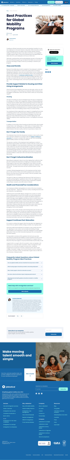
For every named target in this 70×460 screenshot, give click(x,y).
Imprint (66, 454)
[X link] (39, 393)
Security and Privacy (48, 454)
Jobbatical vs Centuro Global (44, 433)
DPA (42, 454)
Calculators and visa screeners (59, 411)
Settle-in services (7, 408)
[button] (12, 2)
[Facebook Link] (36, 393)
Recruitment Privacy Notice (59, 454)
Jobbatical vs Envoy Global (44, 427)
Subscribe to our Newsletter (42, 386)
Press (55, 419)
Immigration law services (9, 411)
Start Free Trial (59, 2)
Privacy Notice (28, 454)
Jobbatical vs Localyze (44, 421)
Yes (17, 316)
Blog (7, 10)
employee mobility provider (26, 75)
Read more (11, 40)
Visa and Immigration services (10, 406)
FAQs (55, 422)
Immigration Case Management (26, 411)
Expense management (27, 417)
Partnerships (42, 416)
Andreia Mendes (12, 38)
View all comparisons (44, 437)
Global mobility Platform (28, 408)
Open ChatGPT (54, 52)
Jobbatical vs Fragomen (45, 430)
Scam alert (56, 424)
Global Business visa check (60, 414)
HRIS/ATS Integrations (27, 419)
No (21, 316)
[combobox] (66, 2)
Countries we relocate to (9, 413)
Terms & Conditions (36, 454)
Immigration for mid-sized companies (9, 421)
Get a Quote (51, 2)
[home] (4, 2)
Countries (56, 417)
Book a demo (6, 416)
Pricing (36, 2)
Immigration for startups (9, 424)
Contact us (41, 413)
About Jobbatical (43, 406)
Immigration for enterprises (10, 427)
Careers (41, 411)
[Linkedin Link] (41, 393)
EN (66, 2)
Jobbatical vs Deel (43, 424)
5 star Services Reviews (28, 422)
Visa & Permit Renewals (28, 414)
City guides (57, 408)
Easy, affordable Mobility (28, 406)
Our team (41, 408)
